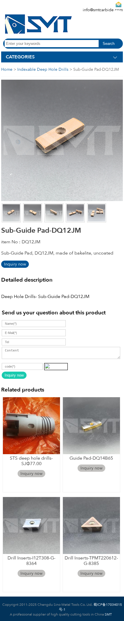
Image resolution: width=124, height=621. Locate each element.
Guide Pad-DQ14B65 (91, 458)
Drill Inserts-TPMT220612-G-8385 (91, 561)
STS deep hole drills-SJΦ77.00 (31, 461)
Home (6, 69)
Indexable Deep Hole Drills (42, 69)
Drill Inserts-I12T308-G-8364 (31, 561)
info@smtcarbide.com (103, 10)
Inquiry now (15, 264)
